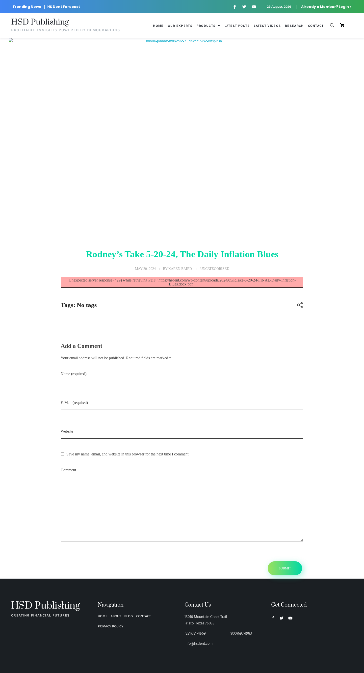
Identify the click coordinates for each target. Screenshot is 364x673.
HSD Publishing (40, 22)
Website (67, 431)
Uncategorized (214, 269)
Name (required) (73, 374)
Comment (68, 470)
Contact (316, 26)
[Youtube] (254, 7)
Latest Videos (267, 26)
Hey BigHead (280, 644)
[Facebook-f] (235, 7)
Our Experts (180, 26)
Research (294, 26)
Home (158, 26)
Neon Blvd (273, 631)
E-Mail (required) (74, 402)
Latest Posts (237, 26)
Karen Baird (180, 269)
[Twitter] (244, 7)
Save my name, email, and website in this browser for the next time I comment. (127, 454)
